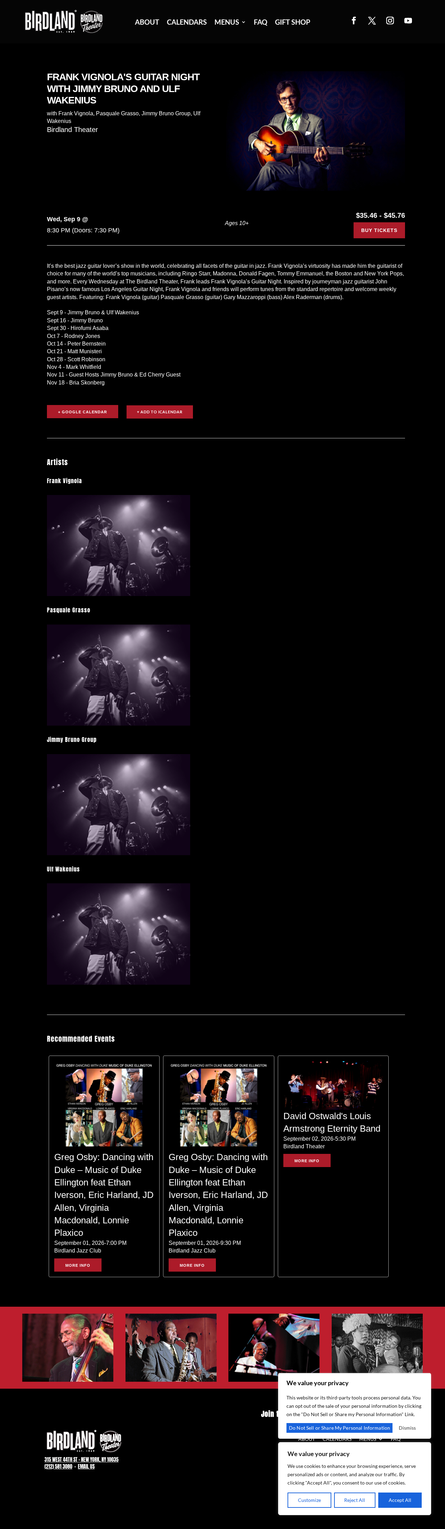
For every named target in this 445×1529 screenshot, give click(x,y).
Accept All (400, 1500)
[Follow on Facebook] (354, 20)
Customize (309, 1500)
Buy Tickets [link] (379, 230)
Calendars (187, 22)
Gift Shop (292, 22)
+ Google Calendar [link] (82, 412)
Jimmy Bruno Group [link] (72, 739)
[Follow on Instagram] (390, 20)
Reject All (354, 1500)
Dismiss (407, 1428)
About (147, 22)
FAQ (260, 22)
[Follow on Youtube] (408, 20)
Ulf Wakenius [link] (63, 869)
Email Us (86, 1466)
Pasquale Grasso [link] (68, 610)
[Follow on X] (372, 20)
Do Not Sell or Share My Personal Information (339, 1428)
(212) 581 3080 (58, 1466)
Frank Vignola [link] (64, 481)
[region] (354, 1478)
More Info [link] (77, 1265)
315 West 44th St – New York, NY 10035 (81, 1459)
